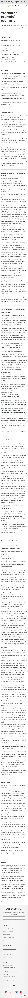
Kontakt (4, 940)
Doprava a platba (6, 951)
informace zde (16, 145)
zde (6, 83)
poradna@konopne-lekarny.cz (10, 980)
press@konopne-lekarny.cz (9, 976)
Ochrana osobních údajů (8, 957)
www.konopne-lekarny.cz (14, 40)
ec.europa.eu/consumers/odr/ (15, 818)
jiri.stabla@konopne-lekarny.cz (10, 971)
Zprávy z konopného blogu (8, 937)
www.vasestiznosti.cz (14, 828)
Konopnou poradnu (7, 934)
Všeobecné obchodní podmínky (9, 948)
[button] (1, 5)
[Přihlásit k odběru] (23, 918)
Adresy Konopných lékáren (8, 931)
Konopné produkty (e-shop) (8, 928)
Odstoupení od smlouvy (8, 954)
